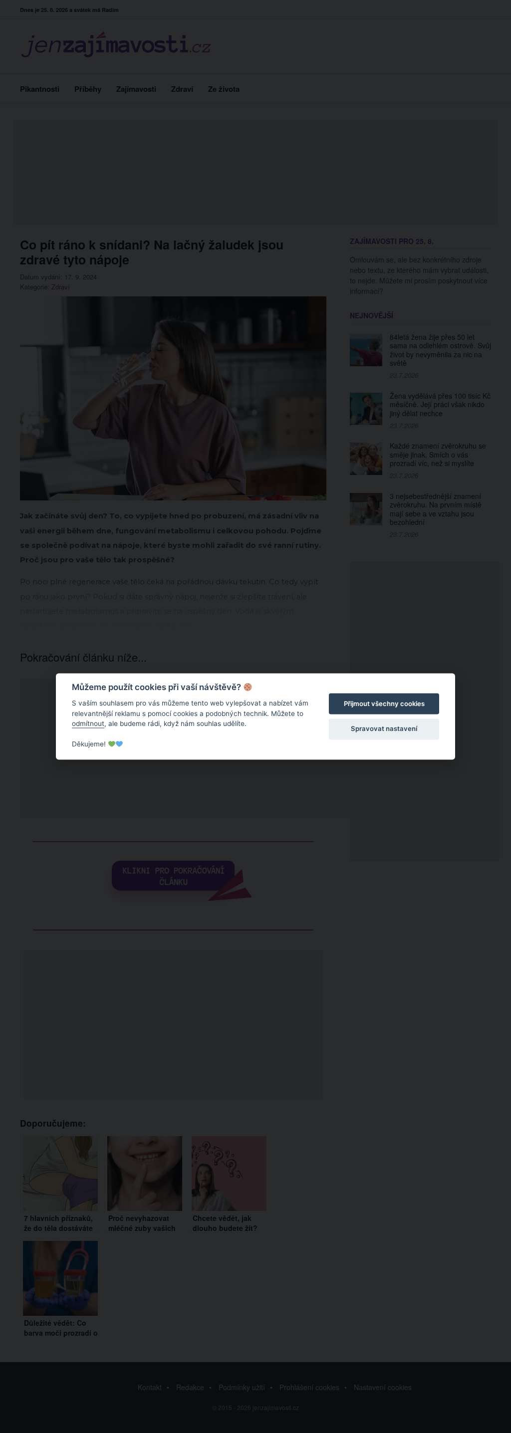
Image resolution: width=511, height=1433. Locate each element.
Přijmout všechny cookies (384, 704)
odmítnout (88, 723)
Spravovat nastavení (384, 728)
